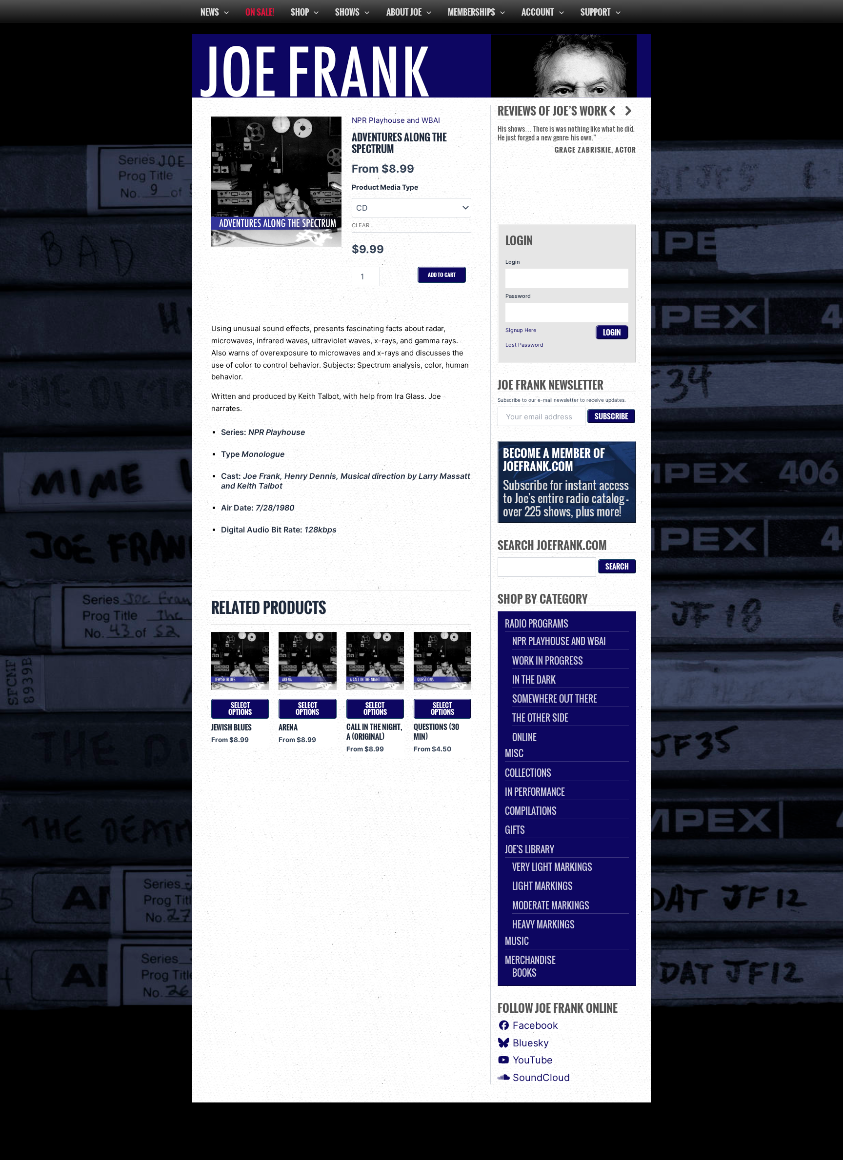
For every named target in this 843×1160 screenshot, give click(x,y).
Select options (240, 708)
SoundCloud (540, 1077)
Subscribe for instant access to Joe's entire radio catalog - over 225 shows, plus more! (566, 482)
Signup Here (520, 330)
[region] (567, 167)
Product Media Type (385, 187)
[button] (628, 110)
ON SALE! (259, 12)
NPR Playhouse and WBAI (396, 120)
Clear (360, 225)
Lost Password (524, 344)
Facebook (534, 1025)
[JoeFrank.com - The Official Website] (421, 65)
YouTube (531, 1060)
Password (518, 296)
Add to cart (442, 274)
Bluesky (529, 1043)
